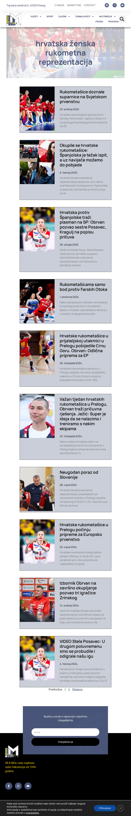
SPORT (50, 16)
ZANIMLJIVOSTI (82, 16)
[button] (122, 19)
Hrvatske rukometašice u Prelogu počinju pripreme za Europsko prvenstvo (84, 532)
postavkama (32, 812)
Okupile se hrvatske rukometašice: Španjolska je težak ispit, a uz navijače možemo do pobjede (84, 155)
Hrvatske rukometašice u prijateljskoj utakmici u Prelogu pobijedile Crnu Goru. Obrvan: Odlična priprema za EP (84, 345)
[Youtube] (122, 5)
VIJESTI (34, 16)
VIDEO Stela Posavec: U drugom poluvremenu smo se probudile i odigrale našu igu (82, 648)
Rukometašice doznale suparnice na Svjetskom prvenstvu (83, 96)
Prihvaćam (105, 808)
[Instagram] (115, 5)
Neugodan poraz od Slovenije (79, 474)
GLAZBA (63, 16)
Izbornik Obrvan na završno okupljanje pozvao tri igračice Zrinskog (78, 590)
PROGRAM (113, 21)
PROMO (99, 21)
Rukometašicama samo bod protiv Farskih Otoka (83, 286)
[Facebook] (107, 5)
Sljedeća (77, 689)
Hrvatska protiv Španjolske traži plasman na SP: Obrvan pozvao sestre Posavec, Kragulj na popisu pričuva (83, 224)
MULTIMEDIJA (105, 16)
